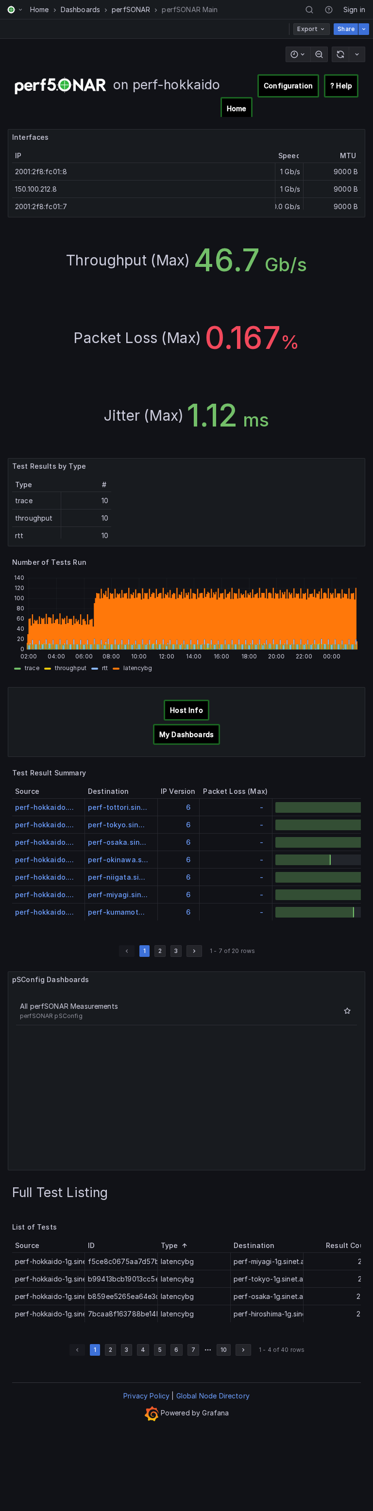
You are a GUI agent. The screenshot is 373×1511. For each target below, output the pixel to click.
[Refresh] (340, 54)
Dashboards (81, 9)
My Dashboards (186, 734)
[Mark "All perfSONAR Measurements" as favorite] (347, 1011)
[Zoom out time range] (319, 54)
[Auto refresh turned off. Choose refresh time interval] (357, 54)
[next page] (194, 951)
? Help (341, 86)
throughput (70, 668)
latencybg (137, 668)
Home (39, 9)
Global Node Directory (213, 1396)
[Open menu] (14, 9)
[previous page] (127, 951)
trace (32, 668)
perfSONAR (131, 9)
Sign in (354, 9)
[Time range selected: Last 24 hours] (298, 54)
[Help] (329, 9)
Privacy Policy (146, 1396)
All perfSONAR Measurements (69, 1006)
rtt (105, 668)
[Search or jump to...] (309, 9)
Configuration (288, 86)
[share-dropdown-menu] (363, 29)
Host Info (186, 710)
